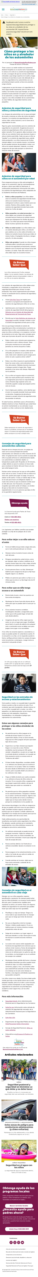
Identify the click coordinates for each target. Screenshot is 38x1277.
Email (22, 1242)
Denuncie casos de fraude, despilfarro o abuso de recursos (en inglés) (19, 1259)
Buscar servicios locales (19, 1206)
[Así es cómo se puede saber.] (19, 3)
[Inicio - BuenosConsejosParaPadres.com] (19, 9)
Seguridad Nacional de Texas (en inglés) (16, 1266)
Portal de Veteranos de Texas (23, 1263)
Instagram (14, 1242)
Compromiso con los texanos (13, 1254)
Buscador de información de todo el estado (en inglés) (20, 1252)
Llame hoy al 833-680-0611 (19, 1229)
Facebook (11, 1242)
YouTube (18, 1242)
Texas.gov (30, 1266)
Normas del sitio (10, 1263)
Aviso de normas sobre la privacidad (15, 1249)
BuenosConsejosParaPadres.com (25, 62)
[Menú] (3, 9)
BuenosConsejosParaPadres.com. (13, 1049)
